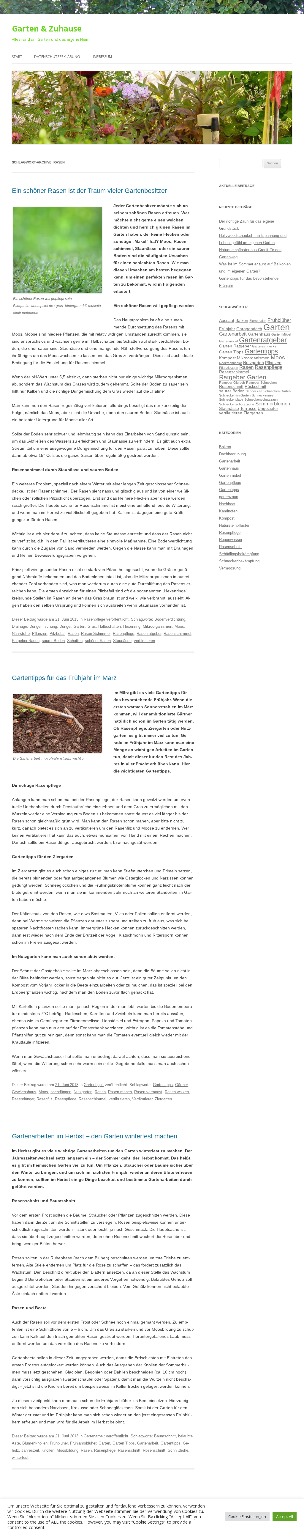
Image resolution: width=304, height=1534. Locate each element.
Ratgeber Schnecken (261, 382)
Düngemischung (43, 626)
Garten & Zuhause (47, 28)
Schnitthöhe (178, 1450)
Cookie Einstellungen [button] (247, 1516)
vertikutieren (144, 640)
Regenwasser (230, 539)
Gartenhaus (259, 334)
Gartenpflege (230, 482)
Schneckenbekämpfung (239, 561)
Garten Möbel (281, 334)
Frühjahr (227, 328)
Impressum (102, 56)
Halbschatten (109, 626)
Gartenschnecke (264, 346)
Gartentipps (94, 1085)
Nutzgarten (83, 1092)
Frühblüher (59, 1443)
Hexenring (131, 626)
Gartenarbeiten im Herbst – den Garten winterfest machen (94, 1136)
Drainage (19, 626)
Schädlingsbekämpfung (239, 554)
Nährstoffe (21, 633)
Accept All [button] (284, 1516)
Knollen (48, 1450)
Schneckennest (263, 395)
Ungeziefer (268, 408)
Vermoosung (229, 568)
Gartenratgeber (263, 340)
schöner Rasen (98, 640)
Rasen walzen (177, 1092)
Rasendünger (23, 1099)
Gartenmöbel (228, 341)
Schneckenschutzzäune (236, 404)
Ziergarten (163, 1099)
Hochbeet (227, 504)
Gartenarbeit (94, 1436)
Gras (92, 626)
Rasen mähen (120, 1092)
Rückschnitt (255, 386)
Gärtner (181, 1085)
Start (17, 56)
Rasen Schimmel (95, 633)
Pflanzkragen (228, 367)
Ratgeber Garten (242, 377)
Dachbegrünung (232, 454)
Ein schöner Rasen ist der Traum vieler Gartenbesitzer (89, 190)
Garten (79, 626)
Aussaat (226, 320)
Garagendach (249, 328)
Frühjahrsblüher (83, 1443)
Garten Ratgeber (235, 346)
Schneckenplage (231, 399)
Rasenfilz (45, 1099)
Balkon (241, 320)
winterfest (20, 1457)
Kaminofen (228, 511)
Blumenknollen (35, 1443)
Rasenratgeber (149, 633)
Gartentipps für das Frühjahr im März (64, 678)
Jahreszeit (30, 1450)
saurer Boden (53, 640)
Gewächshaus (24, 1092)
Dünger (65, 626)
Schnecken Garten (277, 391)
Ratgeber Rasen (25, 640)
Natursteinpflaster (234, 525)
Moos (179, 626)
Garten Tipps (124, 1443)
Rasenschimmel (177, 633)
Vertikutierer (142, 1099)
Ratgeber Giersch (232, 382)
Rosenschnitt (154, 1450)
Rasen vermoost (148, 1092)
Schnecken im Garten (235, 395)
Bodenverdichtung (169, 619)
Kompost (227, 357)
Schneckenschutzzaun (261, 399)
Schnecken (254, 391)
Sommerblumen (272, 404)
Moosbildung (67, 1450)
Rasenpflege (94, 619)
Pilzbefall (57, 633)
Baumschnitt (165, 1436)
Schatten (75, 640)
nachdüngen (60, 1092)
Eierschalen (257, 320)
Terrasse (248, 408)
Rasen (73, 633)
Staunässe (122, 640)
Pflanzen (39, 633)
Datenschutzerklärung (57, 56)
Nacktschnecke (230, 363)
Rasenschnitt (129, 1450)
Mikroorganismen (157, 626)
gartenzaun (228, 497)
